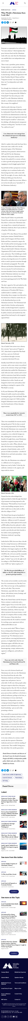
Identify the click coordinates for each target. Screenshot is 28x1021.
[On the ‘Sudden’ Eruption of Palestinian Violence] (23, 863)
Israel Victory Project (6, 988)
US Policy (5, 780)
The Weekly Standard (6, 19)
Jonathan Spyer (12, 907)
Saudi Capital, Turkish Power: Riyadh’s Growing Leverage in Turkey (9, 847)
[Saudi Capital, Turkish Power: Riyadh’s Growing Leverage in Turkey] (23, 846)
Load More (14, 891)
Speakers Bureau (19, 977)
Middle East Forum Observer (9, 809)
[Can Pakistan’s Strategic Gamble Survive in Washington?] (23, 824)
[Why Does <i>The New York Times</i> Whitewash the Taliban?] (23, 836)
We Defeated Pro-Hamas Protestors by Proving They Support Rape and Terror (9, 916)
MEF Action (4, 999)
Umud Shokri (11, 850)
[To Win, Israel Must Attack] (23, 873)
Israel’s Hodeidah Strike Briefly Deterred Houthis (9, 904)
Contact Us (17, 999)
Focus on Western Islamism (5, 994)
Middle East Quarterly (20, 972)
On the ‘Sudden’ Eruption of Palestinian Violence (9, 864)
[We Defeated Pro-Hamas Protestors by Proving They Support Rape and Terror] (23, 914)
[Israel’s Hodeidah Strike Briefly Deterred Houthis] (23, 903)
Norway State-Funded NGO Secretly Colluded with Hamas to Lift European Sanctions (9, 813)
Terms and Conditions (20, 982)
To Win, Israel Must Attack (8, 874)
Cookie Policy (18, 993)
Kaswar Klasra (12, 828)
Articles (14, 9)
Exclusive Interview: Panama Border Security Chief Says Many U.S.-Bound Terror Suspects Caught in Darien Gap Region (13, 944)
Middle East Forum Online (8, 796)
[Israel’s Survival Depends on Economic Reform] (23, 882)
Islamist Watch (5, 977)
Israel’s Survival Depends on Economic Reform (9, 884)
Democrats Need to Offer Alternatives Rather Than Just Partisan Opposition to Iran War (9, 800)
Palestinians (18, 777)
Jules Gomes (12, 817)
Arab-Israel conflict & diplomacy (11, 774)
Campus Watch (5, 972)
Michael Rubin (12, 805)
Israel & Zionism (7, 777)
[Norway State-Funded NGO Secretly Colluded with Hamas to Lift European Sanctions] (23, 812)
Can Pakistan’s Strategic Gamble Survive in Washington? (8, 825)
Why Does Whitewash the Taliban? (9, 836)
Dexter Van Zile (12, 934)
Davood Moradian (13, 838)
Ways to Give (18, 988)
